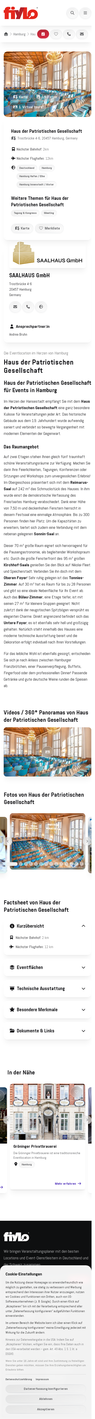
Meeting (49, 213)
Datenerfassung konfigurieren (46, 1388)
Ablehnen (46, 1398)
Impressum (42, 1379)
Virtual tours (30, 107)
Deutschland (26, 168)
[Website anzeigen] (41, 306)
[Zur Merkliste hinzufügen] (56, 34)
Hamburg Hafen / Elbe (32, 176)
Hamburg (19, 34)
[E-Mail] (82, 34)
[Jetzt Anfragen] (43, 34)
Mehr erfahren (63, 1218)
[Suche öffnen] (72, 12)
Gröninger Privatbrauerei (33, 1181)
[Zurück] (7, 841)
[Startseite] (6, 34)
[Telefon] (69, 34)
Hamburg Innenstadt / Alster (36, 184)
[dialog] (46, 1342)
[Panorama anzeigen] (47, 751)
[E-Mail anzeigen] (15, 306)
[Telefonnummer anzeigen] (28, 306)
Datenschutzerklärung (19, 1379)
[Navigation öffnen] (85, 12)
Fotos (49, 97)
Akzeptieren (45, 1409)
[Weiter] (87, 841)
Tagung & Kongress (25, 213)
